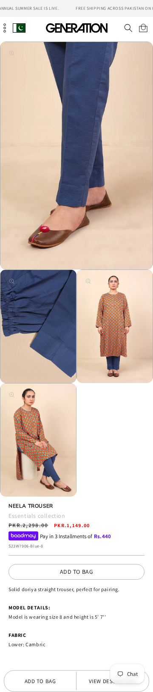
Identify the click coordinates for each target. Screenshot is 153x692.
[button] (128, 28)
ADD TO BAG (77, 571)
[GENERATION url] (76, 28)
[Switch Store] (19, 27)
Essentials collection (36, 516)
